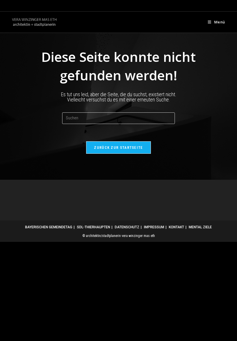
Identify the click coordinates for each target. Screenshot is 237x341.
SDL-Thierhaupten (93, 227)
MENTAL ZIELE (200, 227)
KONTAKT (176, 227)
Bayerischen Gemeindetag (48, 227)
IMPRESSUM (154, 227)
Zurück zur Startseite (118, 147)
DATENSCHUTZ (127, 227)
